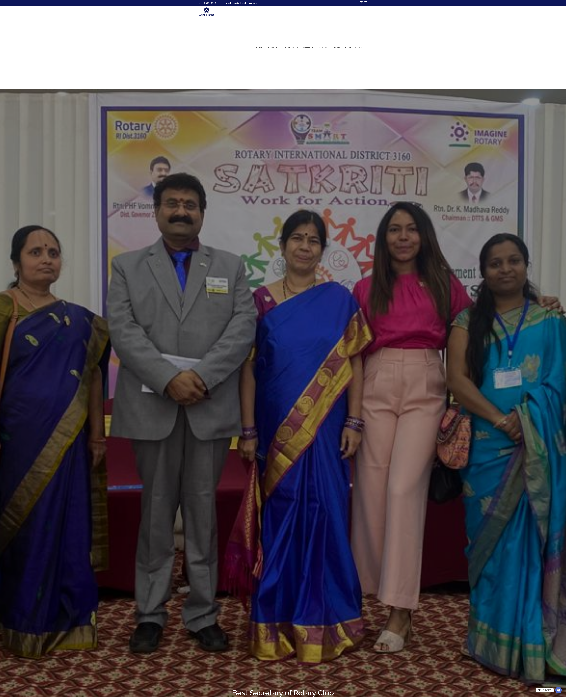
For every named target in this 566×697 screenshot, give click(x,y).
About (270, 47)
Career (336, 47)
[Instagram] (365, 2)
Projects (307, 47)
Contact (360, 47)
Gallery (323, 47)
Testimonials (290, 47)
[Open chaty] (558, 690)
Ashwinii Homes (206, 15)
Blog (348, 47)
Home (259, 47)
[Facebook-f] (361, 2)
